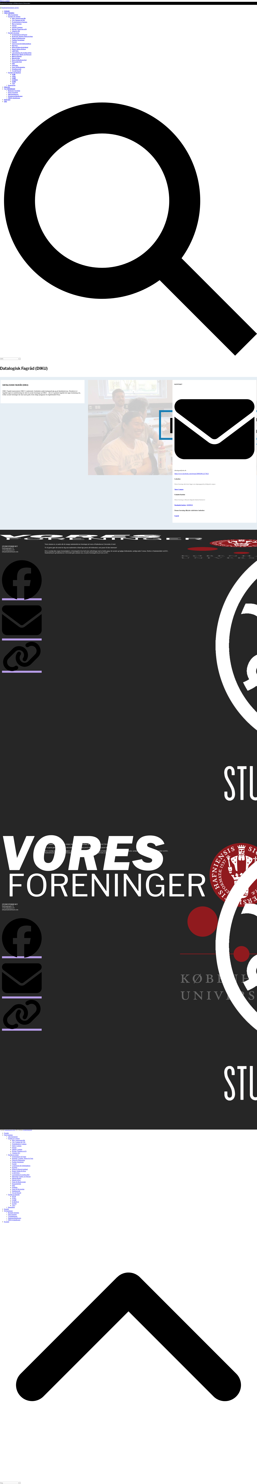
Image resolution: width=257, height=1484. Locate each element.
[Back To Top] (128, 1481)
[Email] (22, 639)
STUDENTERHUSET (27, 1130)
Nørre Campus (178, 489)
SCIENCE (190, 505)
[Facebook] (22, 599)
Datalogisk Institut (180, 505)
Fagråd (176, 516)
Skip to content (5, 1)
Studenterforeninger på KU (9, 1130)
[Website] (22, 672)
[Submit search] (20, 359)
